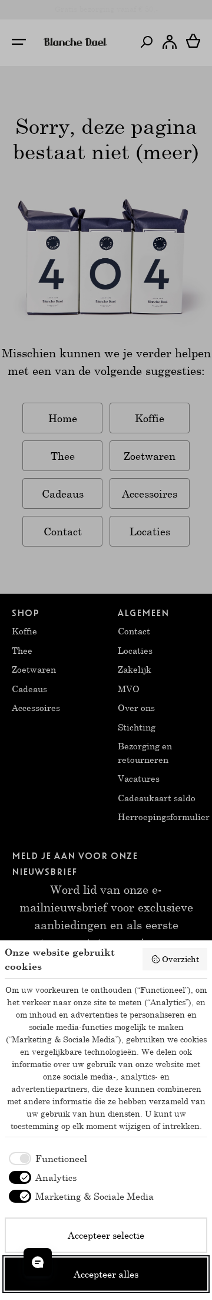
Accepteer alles (106, 1273)
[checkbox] (46, 1158)
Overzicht (180, 959)
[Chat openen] (38, 1262)
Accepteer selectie (106, 1234)
